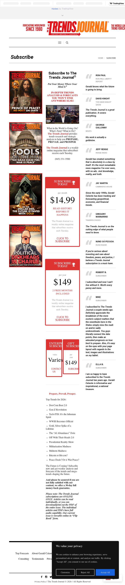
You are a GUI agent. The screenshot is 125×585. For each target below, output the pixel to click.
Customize (65, 572)
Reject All (85, 572)
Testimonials (38, 558)
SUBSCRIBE (73, 369)
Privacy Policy (40, 582)
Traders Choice (93, 220)
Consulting (23, 558)
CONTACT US (56, 370)
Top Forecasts (22, 553)
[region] (85, 560)
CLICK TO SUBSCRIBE (62, 240)
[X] (51, 577)
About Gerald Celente (42, 553)
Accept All (105, 572)
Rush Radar (101, 245)
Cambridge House (104, 187)
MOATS (88, 131)
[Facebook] (41, 577)
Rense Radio (101, 153)
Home (100, 58)
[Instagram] (46, 577)
